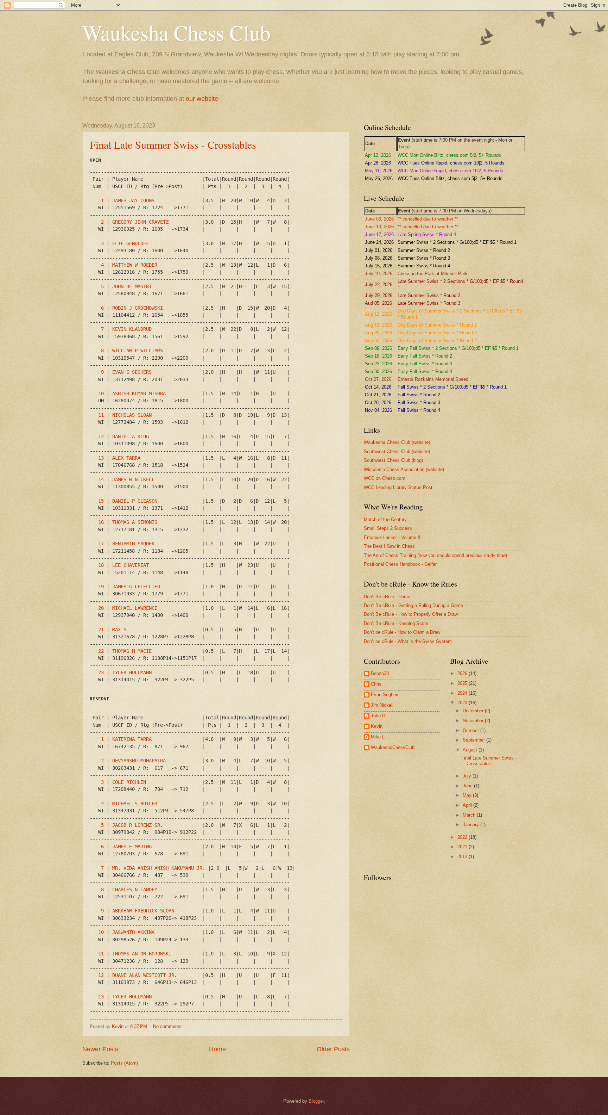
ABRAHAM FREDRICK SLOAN (143, 910)
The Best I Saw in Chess (389, 546)
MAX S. (120, 629)
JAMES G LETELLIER (136, 586)
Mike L (378, 736)
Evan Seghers (385, 694)
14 (101, 479)
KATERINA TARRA (132, 739)
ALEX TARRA (126, 458)
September (474, 740)
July (468, 776)
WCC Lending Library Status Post (398, 487)
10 (101, 393)
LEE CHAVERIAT (130, 565)
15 (101, 501)
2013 (463, 856)
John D (378, 715)
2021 (463, 846)
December (474, 710)
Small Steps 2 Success (388, 528)
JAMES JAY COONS (133, 200)
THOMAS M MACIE (132, 651)
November (474, 720)
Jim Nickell (382, 705)
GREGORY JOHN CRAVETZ (140, 222)
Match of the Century (385, 519)
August (471, 749)
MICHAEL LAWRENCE (134, 608)
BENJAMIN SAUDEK (133, 543)
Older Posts (333, 1049)
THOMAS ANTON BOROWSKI (141, 953)
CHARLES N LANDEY (134, 889)
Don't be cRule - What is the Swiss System (408, 641)
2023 (463, 702)
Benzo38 (380, 673)
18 (101, 565)
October (471, 730)
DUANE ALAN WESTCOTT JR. (144, 975)
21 (101, 629)
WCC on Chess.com (384, 478)
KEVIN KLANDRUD (132, 329)
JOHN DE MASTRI (132, 286)
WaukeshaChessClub (392, 747)
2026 (463, 673)
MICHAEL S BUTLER (134, 803)
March (470, 815)
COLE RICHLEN (129, 782)
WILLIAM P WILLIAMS (137, 350)
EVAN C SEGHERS (132, 372)
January (471, 824)
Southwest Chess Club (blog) (393, 460)
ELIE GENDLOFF (130, 243)
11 (101, 415)
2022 (463, 837)
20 (101, 608)
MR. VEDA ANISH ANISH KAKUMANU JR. (158, 868)
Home (217, 1049)
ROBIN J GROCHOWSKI (137, 308)
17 (101, 543)
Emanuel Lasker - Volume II (392, 537)
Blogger (316, 1101)
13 (101, 458)
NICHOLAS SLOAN (132, 415)
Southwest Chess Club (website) (397, 451)
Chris (376, 684)
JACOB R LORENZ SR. (137, 825)
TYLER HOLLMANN (132, 672)
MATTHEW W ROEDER (134, 265)
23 (101, 672)
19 (101, 586)
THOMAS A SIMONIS (134, 522)
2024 (463, 693)
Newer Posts (100, 1049)
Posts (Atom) (124, 1063)
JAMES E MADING (132, 846)
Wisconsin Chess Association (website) (404, 469)
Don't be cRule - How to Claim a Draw (402, 632)
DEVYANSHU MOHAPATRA (139, 760)
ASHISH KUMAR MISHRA (139, 393)
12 (101, 436)
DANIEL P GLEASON (134, 501)
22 (101, 651)
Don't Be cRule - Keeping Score (396, 623)
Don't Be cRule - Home (387, 596)
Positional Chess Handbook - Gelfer (400, 564)
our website (202, 98)
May (468, 795)
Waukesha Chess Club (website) (397, 442)
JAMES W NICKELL (133, 479)
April (468, 805)
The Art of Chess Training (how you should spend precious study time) (435, 555)
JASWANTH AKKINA (133, 932)
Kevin (376, 726)
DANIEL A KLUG (130, 436)
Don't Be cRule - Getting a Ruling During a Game (413, 605)
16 (101, 522)
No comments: (168, 1026)
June (468, 785)
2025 (463, 683)
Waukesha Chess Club (176, 32)
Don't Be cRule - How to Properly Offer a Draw (411, 614)
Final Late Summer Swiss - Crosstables (173, 144)
